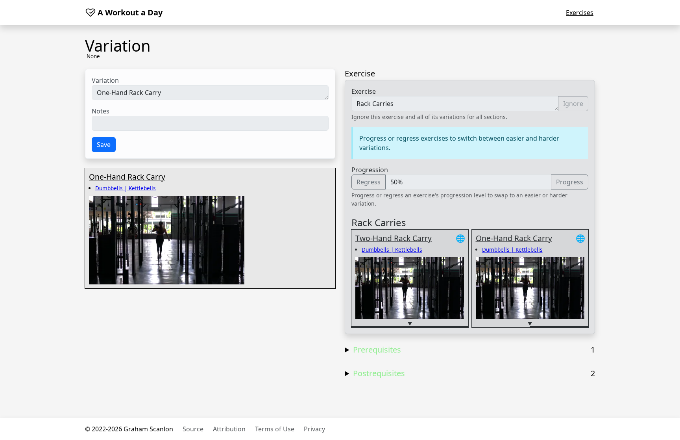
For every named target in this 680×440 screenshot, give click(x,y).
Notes (100, 111)
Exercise (363, 91)
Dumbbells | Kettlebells (125, 188)
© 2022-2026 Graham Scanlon (129, 429)
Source (193, 429)
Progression (369, 169)
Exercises (579, 12)
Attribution (229, 429)
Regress (369, 182)
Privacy (314, 429)
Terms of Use (274, 429)
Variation (105, 80)
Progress (569, 182)
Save (104, 144)
